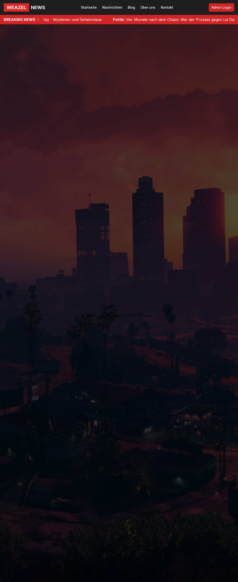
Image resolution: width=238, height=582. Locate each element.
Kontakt (167, 7)
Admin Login (221, 7)
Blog (131, 7)
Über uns (148, 7)
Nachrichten (112, 7)
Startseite (89, 7)
